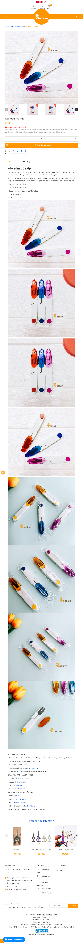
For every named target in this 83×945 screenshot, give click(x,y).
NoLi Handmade (20, 782)
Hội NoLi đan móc (20, 802)
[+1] (25, 151)
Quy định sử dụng (44, 892)
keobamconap (12, 154)
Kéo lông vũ (17, 849)
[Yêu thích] (72, 34)
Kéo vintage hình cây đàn (41, 849)
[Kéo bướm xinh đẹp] (66, 836)
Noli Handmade (17, 785)
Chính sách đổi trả (44, 889)
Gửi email (73, 905)
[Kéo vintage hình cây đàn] (41, 836)
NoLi (20, 771)
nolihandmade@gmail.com (16, 889)
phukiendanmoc (23, 154)
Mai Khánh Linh (32, 768)
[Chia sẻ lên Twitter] (17, 151)
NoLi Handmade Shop (22, 778)
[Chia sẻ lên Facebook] (13, 151)
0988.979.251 (12, 886)
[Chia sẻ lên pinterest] (21, 151)
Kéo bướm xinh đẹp (66, 849)
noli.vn (17, 795)
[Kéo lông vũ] (17, 836)
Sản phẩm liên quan (41, 820)
